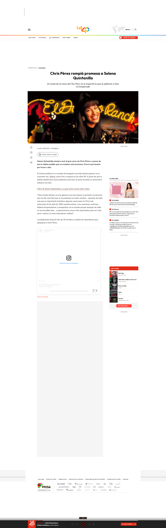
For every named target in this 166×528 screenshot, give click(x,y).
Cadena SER (98, 484)
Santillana (79, 484)
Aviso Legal (41, 479)
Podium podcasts (79, 489)
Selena (52, 176)
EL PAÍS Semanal (101, 486)
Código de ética (62, 479)
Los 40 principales (70, 484)
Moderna (69, 489)
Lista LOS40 (31, 37)
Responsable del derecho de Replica (95, 479)
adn (110, 484)
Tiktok (73, 466)
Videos (75, 37)
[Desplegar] (83, 518)
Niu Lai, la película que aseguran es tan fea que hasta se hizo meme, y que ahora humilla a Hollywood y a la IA (124, 213)
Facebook (31, 147)
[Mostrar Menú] (30, 30)
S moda (95, 489)
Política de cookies (51, 479)
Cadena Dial (94, 486)
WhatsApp (31, 157)
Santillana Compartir (89, 484)
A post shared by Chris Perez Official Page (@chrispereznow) (68, 291)
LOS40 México (83, 29)
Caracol (117, 484)
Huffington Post (63, 486)
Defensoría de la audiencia (76, 479)
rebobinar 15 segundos (77, 524)
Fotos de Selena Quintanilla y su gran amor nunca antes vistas (63, 189)
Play (83, 524)
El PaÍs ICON (87, 489)
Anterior (72, 524)
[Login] (135, 29)
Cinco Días (87, 486)
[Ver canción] (114, 274)
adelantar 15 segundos (89, 524)
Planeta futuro (108, 486)
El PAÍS (61, 484)
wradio (79, 486)
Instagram (81, 466)
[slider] (83, 520)
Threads (92, 466)
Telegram (31, 162)
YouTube (77, 466)
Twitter (31, 152)
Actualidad (42, 37)
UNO (74, 486)
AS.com (103, 484)
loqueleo (103, 489)
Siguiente (94, 524)
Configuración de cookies (114, 479)
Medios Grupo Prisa (44, 490)
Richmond (60, 489)
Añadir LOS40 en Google (49, 154)
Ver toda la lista (123, 306)
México (127, 29)
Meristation (112, 489)
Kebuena (115, 486)
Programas (55, 37)
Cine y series (66, 37)
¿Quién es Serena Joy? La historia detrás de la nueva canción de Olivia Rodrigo (123, 203)
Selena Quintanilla (42, 297)
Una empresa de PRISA (44, 485)
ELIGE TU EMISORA (127, 524)
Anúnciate (125, 479)
